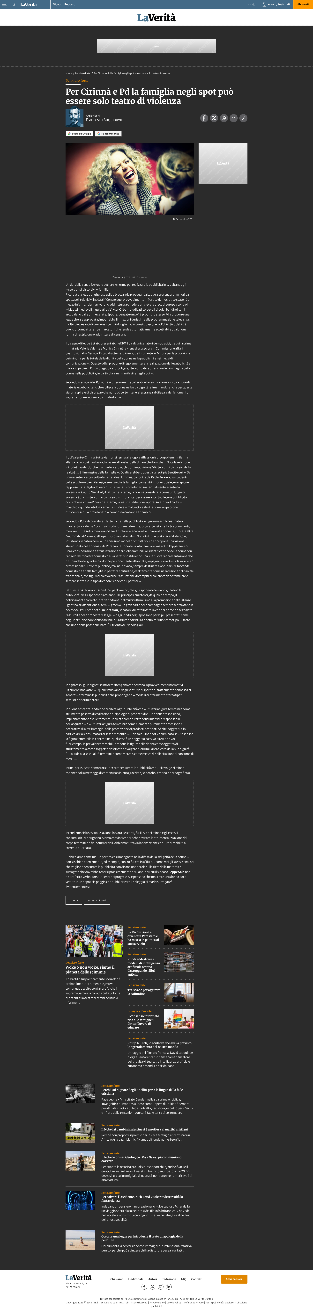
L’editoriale (135, 1279)
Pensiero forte (83, 73)
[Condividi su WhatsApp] (224, 118)
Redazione (169, 1279)
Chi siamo (116, 1279)
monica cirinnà (97, 900)
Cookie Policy (174, 1302)
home (69, 73)
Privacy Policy (157, 1302)
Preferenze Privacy (193, 1302)
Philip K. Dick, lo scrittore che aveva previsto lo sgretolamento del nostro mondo (159, 1045)
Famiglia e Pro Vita (139, 1011)
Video (56, 4)
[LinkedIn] (169, 1287)
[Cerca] (13, 4)
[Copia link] (243, 118)
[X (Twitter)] (152, 1287)
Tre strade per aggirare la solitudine (143, 992)
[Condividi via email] (234, 118)
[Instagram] (161, 1287)
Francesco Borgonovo (104, 120)
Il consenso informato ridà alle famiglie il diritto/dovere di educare (143, 1021)
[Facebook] (144, 1287)
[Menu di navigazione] (4, 4)
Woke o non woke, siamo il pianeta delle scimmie (90, 969)
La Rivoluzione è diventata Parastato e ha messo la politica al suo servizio (143, 937)
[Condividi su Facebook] (204, 118)
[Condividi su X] (214, 118)
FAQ (183, 1279)
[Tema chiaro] (249, 4)
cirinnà (74, 900)
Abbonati (303, 4)
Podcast (69, 4)
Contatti (196, 1279)
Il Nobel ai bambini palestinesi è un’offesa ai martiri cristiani (144, 1129)
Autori (152, 1279)
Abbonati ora (234, 1279)
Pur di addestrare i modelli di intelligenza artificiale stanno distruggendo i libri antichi (143, 966)
